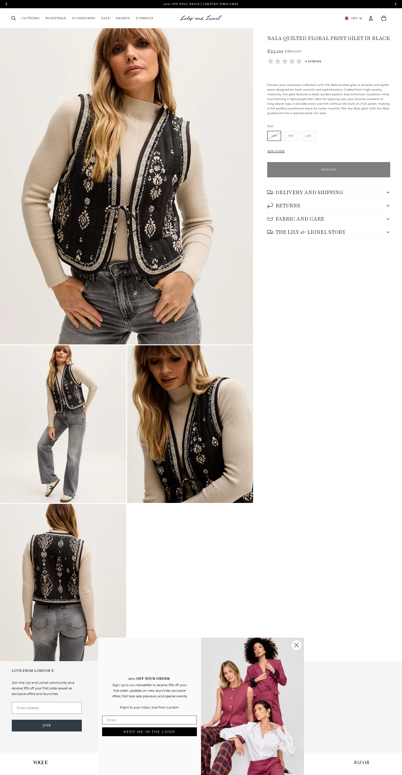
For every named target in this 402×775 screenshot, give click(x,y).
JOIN (47, 725)
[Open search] (13, 18)
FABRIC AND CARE (299, 218)
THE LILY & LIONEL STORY (310, 232)
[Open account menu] (370, 18)
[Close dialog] (296, 645)
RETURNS (287, 205)
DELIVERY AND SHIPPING (309, 192)
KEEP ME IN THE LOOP (149, 731)
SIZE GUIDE (276, 151)
